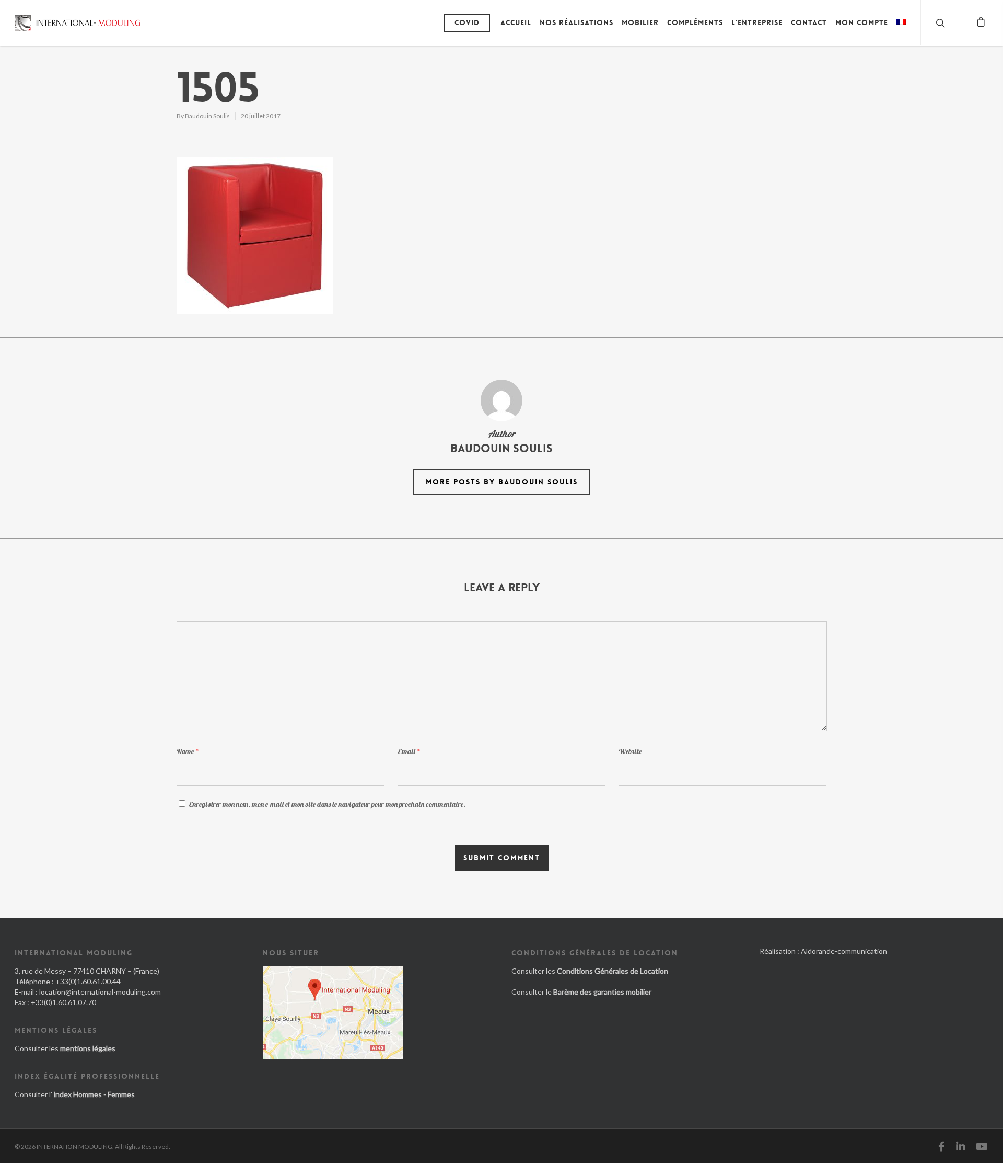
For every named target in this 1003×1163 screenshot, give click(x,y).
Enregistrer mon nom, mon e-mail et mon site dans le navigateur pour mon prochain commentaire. (327, 804)
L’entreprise (757, 22)
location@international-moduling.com (100, 991)
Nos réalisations (576, 22)
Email (409, 751)
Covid (467, 22)
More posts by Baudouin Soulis (502, 481)
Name (188, 751)
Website (630, 751)
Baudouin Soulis (207, 116)
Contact (809, 22)
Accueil (515, 22)
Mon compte (861, 22)
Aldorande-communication (844, 951)
